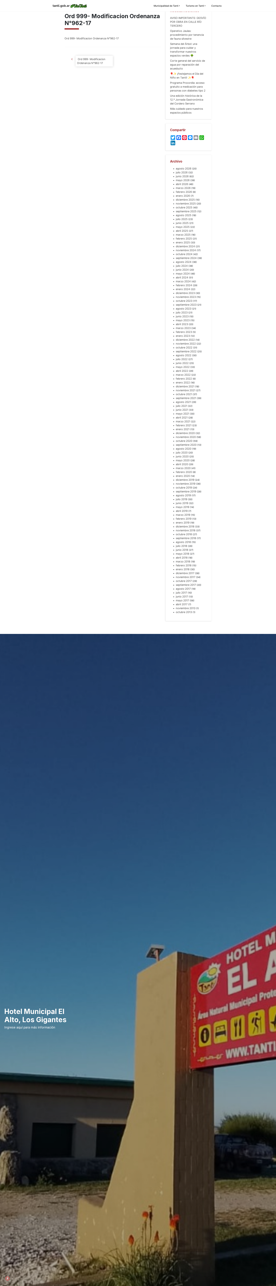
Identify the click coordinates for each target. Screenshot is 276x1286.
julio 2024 (182, 265)
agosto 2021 (183, 401)
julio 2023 (182, 312)
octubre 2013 (184, 612)
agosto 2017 (183, 588)
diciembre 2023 (185, 293)
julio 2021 (181, 405)
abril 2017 (181, 604)
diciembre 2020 (185, 433)
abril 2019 (182, 510)
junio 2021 (182, 409)
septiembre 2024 (186, 258)
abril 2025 (182, 230)
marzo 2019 (183, 514)
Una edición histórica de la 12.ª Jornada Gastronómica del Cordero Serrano (186, 99)
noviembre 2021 (185, 390)
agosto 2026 (183, 168)
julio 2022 (182, 359)
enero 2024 (183, 289)
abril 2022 (182, 370)
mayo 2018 (182, 553)
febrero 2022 (184, 378)
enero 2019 (182, 522)
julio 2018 (181, 545)
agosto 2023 (183, 308)
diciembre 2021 (185, 386)
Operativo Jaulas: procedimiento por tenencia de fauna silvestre (187, 34)
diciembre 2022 (185, 339)
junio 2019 (182, 503)
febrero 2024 (184, 285)
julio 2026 (182, 172)
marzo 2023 (183, 328)
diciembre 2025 (185, 199)
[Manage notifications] (7, 1278)
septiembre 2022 (186, 351)
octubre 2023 (184, 300)
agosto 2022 (183, 355)
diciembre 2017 (185, 573)
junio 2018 (182, 549)
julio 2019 (181, 499)
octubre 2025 (184, 207)
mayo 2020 (183, 460)
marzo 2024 (183, 281)
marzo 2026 (183, 187)
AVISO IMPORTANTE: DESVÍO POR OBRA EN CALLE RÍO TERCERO (188, 21)
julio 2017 (181, 592)
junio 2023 (182, 316)
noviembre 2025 (186, 203)
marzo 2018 (183, 561)
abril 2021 (182, 417)
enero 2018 (182, 569)
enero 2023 (183, 335)
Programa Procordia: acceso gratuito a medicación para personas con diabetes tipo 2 (187, 86)
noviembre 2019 (185, 483)
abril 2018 (182, 557)
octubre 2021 (184, 394)
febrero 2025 (184, 238)
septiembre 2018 (186, 538)
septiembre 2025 (186, 211)
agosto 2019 (183, 495)
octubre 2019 (184, 487)
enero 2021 (182, 429)
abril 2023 (182, 324)
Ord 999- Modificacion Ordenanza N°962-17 (92, 38)
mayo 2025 (183, 226)
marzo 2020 (183, 468)
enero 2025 (183, 242)
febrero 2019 (183, 518)
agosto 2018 (183, 542)
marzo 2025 (183, 234)
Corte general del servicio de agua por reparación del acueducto (187, 64)
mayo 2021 (182, 413)
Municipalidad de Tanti (166, 5)
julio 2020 (182, 452)
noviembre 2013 (185, 608)
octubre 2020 (184, 440)
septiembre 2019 (186, 491)
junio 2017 (182, 596)
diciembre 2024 (185, 246)
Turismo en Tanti (195, 5)
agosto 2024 (183, 261)
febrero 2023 (184, 331)
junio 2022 (182, 363)
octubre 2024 (184, 254)
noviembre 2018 (185, 530)
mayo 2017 (182, 600)
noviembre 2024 (186, 250)
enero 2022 (183, 382)
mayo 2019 (182, 507)
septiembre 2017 (186, 584)
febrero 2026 (184, 191)
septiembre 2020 (186, 444)
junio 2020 (182, 456)
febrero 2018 (183, 565)
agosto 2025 (183, 215)
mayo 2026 (183, 180)
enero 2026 (183, 195)
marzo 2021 (183, 421)
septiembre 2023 (186, 304)
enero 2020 (183, 475)
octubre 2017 (184, 580)
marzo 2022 (183, 374)
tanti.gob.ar (61, 5)
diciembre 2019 (185, 479)
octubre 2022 (184, 347)
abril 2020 (182, 464)
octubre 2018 (184, 534)
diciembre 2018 (185, 526)
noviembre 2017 (185, 577)
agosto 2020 (183, 448)
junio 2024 (182, 269)
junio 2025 (182, 223)
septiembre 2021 (186, 398)
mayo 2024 (183, 273)
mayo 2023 (183, 320)
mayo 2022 (183, 366)
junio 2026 (182, 176)
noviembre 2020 (186, 437)
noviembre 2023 (186, 296)
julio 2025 (182, 219)
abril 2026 (182, 184)
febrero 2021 (183, 425)
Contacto (216, 5)
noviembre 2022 (186, 343)
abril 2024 (182, 277)
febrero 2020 (184, 472)
